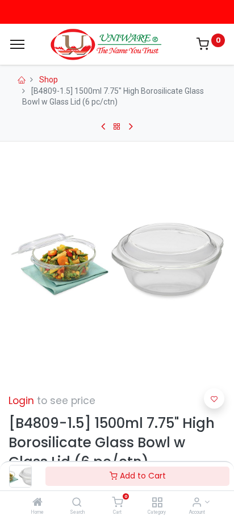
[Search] (77, 502)
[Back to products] (117, 126)
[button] (214, 398)
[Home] (37, 502)
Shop (48, 79)
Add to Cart (142, 475)
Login (21, 400)
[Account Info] (196, 502)
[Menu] (17, 44)
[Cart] (117, 502)
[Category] (157, 502)
